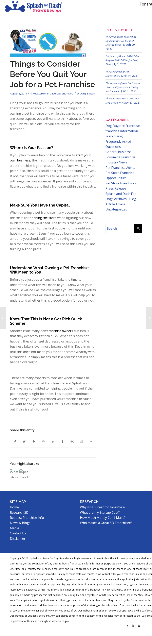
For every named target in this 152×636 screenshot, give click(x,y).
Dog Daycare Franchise (122, 126)
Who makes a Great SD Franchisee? (106, 523)
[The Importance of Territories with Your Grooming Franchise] (149, 318)
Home (14, 507)
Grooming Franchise (120, 157)
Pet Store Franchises (120, 183)
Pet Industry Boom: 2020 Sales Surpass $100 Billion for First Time (122, 60)
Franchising (114, 136)
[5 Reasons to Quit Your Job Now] (23, 473)
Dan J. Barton (87, 93)
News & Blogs (20, 523)
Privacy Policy (101, 558)
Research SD (19, 512)
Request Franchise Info (27, 517)
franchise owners (60, 331)
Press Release (115, 188)
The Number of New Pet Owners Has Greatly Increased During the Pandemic (122, 87)
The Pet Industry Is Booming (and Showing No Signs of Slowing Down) (120, 40)
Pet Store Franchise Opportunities (53, 93)
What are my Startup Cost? (100, 512)
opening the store (42, 218)
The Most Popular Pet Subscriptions (117, 73)
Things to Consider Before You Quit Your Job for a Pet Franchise (52, 74)
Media (14, 528)
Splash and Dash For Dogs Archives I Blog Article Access (120, 199)
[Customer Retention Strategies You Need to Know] (3, 318)
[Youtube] (133, 626)
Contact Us (18, 533)
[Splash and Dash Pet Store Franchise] (33, 9)
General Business (118, 152)
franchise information (121, 131)
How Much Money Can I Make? (103, 517)
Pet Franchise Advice (120, 167)
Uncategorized (116, 209)
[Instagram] (139, 626)
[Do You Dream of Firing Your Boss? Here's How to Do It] (14, 473)
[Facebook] (127, 626)
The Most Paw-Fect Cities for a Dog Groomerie (122, 100)
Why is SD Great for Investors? (102, 507)
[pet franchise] (48, 42)
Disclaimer (17, 538)
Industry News (116, 162)
